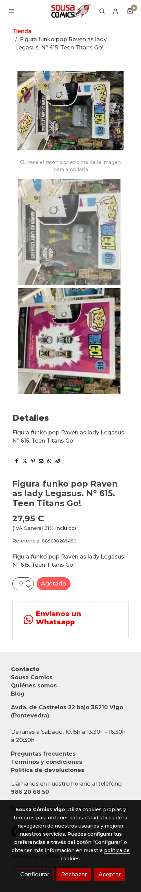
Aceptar (110, 874)
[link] (70, 10)
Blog (18, 693)
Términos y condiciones (46, 762)
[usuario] (116, 11)
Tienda (21, 31)
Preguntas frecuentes (43, 753)
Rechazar (74, 874)
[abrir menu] (11, 11)
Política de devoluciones (47, 770)
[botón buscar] (102, 11)
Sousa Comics (31, 677)
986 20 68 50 (30, 792)
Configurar (34, 874)
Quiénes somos (34, 685)
